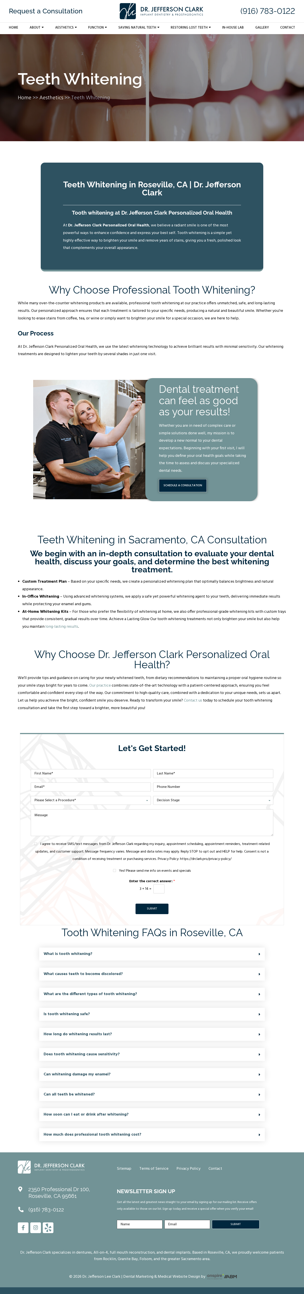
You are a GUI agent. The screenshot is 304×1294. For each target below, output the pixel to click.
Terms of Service (153, 1169)
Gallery (262, 27)
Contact (287, 27)
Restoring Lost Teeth (189, 27)
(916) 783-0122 (267, 11)
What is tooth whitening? (68, 954)
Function (96, 27)
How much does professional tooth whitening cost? (92, 1134)
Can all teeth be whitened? (69, 1094)
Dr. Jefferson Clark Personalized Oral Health (108, 225)
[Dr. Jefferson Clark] (51, 1167)
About (35, 27)
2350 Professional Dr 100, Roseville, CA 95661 (59, 1192)
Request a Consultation (46, 11)
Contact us (193, 700)
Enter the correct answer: (152, 881)
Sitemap (124, 1169)
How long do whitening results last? (78, 1034)
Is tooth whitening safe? (67, 1014)
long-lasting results (61, 626)
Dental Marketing (138, 1276)
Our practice (100, 685)
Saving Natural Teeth (137, 27)
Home (13, 27)
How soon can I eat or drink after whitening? (86, 1114)
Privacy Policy (188, 1169)
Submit (152, 908)
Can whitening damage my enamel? (77, 1074)
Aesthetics (64, 27)
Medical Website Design (179, 1276)
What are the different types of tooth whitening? (90, 994)
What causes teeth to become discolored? (83, 974)
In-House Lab (233, 27)
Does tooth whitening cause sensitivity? (82, 1054)
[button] (152, 954)
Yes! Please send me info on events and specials (155, 871)
